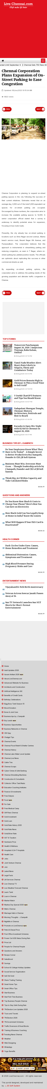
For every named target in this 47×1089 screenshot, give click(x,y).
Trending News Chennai (13, 1034)
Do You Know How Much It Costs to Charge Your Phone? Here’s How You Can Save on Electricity (23, 504)
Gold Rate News (10, 829)
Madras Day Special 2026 (14, 905)
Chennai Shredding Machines (15, 775)
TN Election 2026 (10, 1018)
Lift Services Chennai (12, 880)
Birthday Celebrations (12, 700)
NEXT (39, 109)
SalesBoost (8, 959)
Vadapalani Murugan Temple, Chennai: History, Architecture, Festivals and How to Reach (29, 412)
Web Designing (10, 1043)
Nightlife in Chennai (11, 921)
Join (6, 867)
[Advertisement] (23, 33)
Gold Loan (8, 821)
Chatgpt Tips (9, 737)
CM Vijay (7, 733)
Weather (7, 1039)
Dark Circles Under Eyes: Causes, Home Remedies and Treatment (21, 547)
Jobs (6, 859)
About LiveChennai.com (13, 679)
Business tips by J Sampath (14, 716)
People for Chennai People (14, 947)
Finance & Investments (12, 792)
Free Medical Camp (11, 808)
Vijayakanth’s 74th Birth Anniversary (24, 587)
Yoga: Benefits (9, 1051)
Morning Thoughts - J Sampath (16, 917)
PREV (8, 109)
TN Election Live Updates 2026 (16, 1009)
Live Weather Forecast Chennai (16, 888)
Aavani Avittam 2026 (12, 674)
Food (6, 800)
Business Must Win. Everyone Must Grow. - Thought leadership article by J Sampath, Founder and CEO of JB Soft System (24, 468)
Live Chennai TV (10, 884)
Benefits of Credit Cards (13, 695)
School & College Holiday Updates (17, 967)
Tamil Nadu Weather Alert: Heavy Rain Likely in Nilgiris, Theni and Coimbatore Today (27, 366)
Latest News (8, 871)
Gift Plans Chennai (11, 813)
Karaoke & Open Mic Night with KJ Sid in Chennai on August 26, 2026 (27, 428)
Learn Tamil (8, 892)
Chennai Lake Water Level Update (17, 754)
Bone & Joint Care (11, 712)
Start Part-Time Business (13, 997)
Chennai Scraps (10, 767)
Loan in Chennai (10, 896)
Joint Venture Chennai (12, 863)
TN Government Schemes (14, 1022)
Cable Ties (8, 762)
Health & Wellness (11, 846)
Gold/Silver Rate (10, 834)
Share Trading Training (13, 980)
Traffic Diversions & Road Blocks (16, 1026)
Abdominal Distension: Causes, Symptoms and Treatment (21, 556)
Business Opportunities (13, 725)
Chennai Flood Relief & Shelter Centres (19, 746)
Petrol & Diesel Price (12, 930)
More (40, 487)
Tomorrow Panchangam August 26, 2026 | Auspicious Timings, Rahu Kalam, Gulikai (28, 349)
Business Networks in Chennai (15, 729)
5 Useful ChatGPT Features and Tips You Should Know (27, 397)
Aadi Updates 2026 (11, 670)
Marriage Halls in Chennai (13, 913)
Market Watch (9, 901)
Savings (7, 963)
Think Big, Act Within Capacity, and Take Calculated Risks (23, 479)
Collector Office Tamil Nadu (14, 783)
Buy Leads (8, 720)
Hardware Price (10, 842)
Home (6, 666)
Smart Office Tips (10, 988)
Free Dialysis (9, 796)
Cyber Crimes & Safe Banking (15, 771)
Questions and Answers (13, 951)
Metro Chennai (9, 909)
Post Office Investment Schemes (16, 934)
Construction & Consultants (14, 779)
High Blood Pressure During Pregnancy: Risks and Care (19, 565)
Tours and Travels (11, 1014)
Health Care (8, 854)
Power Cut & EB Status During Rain (17, 938)
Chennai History (10, 750)
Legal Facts (8, 875)
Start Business (9, 993)
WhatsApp (8, 1047)
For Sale (7, 804)
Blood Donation (10, 708)
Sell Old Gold (9, 976)
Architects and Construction (14, 687)
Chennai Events (10, 741)
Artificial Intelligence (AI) (13, 691)
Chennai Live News (11, 758)
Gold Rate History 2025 (13, 825)
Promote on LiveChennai (13, 926)
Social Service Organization (14, 972)
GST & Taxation (10, 838)
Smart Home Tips (10, 984)
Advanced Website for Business (16, 683)
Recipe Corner (9, 955)
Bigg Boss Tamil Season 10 (14, 704)
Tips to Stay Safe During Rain (15, 1005)
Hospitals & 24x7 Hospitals (14, 850)
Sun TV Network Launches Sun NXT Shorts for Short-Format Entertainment (23, 605)
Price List (7, 942)
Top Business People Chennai (15, 1001)
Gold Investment (10, 817)
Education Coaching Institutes (15, 787)
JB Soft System (13, 1086)
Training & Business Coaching (15, 1030)
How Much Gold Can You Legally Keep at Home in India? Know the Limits (24, 514)
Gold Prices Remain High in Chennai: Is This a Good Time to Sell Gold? (29, 383)
